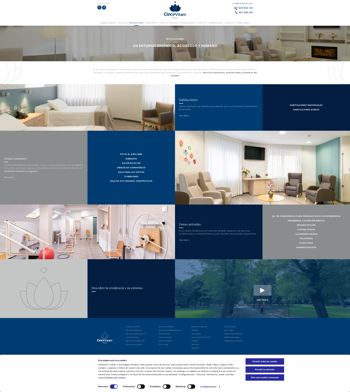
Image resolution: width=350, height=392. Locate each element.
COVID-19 (201, 23)
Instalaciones (136, 23)
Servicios (123, 23)
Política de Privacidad (233, 334)
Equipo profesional (134, 330)
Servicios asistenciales (135, 341)
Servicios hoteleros (166, 327)
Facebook (104, 7)
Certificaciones (132, 337)
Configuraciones (208, 386)
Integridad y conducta (233, 341)
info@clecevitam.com (243, 3)
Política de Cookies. (116, 378)
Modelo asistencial (199, 327)
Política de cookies (232, 337)
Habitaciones (164, 334)
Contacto (229, 23)
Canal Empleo (243, 23)
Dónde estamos (188, 23)
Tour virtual (151, 23)
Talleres (194, 330)
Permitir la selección (265, 369)
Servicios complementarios (170, 330)
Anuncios (195, 344)
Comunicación (215, 23)
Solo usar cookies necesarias (265, 377)
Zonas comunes (165, 337)
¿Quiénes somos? (108, 23)
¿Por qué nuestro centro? (136, 334)
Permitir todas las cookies (265, 361)
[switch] (141, 386)
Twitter (99, 7)
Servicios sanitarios (134, 344)
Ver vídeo (262, 300)
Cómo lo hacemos (168, 23)
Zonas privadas (165, 341)
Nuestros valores (133, 327)
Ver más (183, 115)
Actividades (196, 334)
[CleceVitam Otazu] (175, 10)
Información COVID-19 (200, 337)
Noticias (194, 341)
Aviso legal (229, 330)
